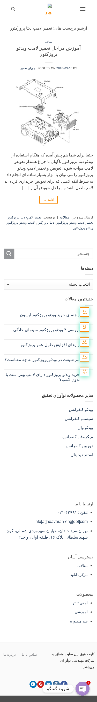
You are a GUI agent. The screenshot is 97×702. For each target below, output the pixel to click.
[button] (83, 9)
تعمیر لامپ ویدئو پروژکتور (74, 222)
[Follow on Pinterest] (40, 684)
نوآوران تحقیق (28, 68)
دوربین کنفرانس (79, 446)
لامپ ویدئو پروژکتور (20, 222)
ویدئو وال (85, 427)
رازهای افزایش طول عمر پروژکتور (50, 345)
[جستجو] (13, 9)
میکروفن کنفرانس (77, 437)
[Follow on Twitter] (48, 684)
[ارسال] (9, 254)
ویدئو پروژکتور (83, 228)
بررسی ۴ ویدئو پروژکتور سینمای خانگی (46, 330)
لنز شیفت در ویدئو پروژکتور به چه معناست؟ (42, 359)
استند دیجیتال (82, 455)
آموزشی (81, 612)
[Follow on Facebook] (63, 684)
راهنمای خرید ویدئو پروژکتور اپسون (50, 315)
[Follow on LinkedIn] (32, 684)
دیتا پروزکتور (45, 222)
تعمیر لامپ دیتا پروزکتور (25, 217)
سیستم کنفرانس (79, 418)
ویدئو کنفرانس (81, 409)
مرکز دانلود (79, 575)
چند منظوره (79, 621)
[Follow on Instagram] (56, 684)
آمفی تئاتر (80, 603)
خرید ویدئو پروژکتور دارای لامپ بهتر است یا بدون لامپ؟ (43, 377)
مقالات (48, 41)
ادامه (48, 199)
